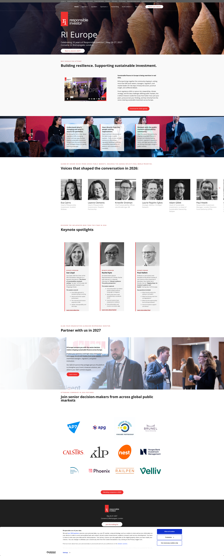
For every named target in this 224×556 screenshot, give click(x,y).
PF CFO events (122, 1)
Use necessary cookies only (169, 543)
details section (122, 543)
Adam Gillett (175, 202)
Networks (159, 1)
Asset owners (126, 7)
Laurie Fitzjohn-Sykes (152, 202)
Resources (138, 7)
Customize (168, 537)
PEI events (107, 1)
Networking (115, 7)
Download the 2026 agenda (138, 108)
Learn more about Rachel (109, 310)
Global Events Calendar (72, 1)
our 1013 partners (73, 533)
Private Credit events (99, 1)
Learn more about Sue (72, 310)
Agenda (84, 7)
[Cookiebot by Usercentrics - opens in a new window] (51, 552)
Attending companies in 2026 (112, 492)
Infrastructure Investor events (86, 1)
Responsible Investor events (133, 1)
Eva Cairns (66, 202)
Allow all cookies (169, 531)
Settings (65, 552)
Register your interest (154, 7)
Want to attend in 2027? (73, 51)
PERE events (114, 1)
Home (76, 7)
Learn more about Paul (143, 310)
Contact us (63, 1)
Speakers (94, 7)
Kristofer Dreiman (123, 202)
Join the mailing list (112, 524)
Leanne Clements (96, 202)
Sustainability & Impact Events (148, 1)
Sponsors (103, 7)
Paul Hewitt (201, 202)
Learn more (73, 374)
